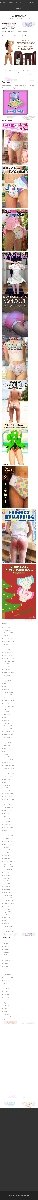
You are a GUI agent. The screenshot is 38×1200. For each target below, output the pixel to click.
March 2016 (7, 892)
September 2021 (9, 706)
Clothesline (7, 952)
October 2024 (8, 638)
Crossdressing (17, 70)
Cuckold (24, 70)
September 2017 (9, 841)
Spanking (6, 1011)
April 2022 (7, 689)
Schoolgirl (7, 1005)
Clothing (6, 955)
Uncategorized (8, 1017)
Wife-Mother (8, 28)
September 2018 (9, 807)
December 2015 (9, 900)
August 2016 (7, 878)
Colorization (7, 957)
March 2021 (7, 723)
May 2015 (7, 920)
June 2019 (7, 782)
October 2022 (8, 675)
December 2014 (9, 931)
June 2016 (7, 883)
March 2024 (7, 650)
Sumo (9, 1195)
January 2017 (8, 864)
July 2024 (7, 644)
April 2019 (7, 788)
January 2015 (8, 929)
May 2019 (7, 785)
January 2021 (8, 728)
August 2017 (7, 844)
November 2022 (9, 672)
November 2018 (9, 802)
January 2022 (8, 695)
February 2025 (8, 633)
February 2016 (8, 895)
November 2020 (9, 734)
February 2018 (8, 827)
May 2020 (7, 751)
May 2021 (7, 717)
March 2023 (7, 669)
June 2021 (7, 714)
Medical (6, 988)
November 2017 (9, 836)
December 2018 (9, 799)
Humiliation (7, 986)
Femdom (10, 72)
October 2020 (8, 737)
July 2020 (7, 745)
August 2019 (7, 776)
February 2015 (8, 926)
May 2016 (7, 886)
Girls (22, 3)
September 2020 (9, 740)
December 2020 (9, 731)
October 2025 (8, 627)
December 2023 (9, 658)
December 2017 (9, 833)
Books (3, 3)
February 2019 (8, 793)
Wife (5, 1019)
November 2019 (9, 768)
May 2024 (7, 647)
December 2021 (9, 697)
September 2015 (9, 909)
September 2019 (9, 774)
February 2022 (8, 692)
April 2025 (7, 630)
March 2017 (7, 858)
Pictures (6, 997)
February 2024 (8, 652)
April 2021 (7, 720)
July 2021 (7, 712)
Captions (13, 3)
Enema (6, 972)
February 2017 (8, 861)
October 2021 (8, 703)
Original (6, 994)
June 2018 (7, 816)
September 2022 (9, 678)
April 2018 (7, 821)
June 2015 (7, 917)
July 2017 (7, 847)
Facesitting (7, 974)
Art (5, 941)
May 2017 (7, 852)
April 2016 (7, 889)
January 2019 (8, 796)
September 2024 (9, 641)
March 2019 (7, 790)
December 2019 (9, 765)
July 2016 (7, 881)
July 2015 (7, 915)
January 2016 (8, 898)
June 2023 (7, 666)
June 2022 (7, 683)
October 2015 (8, 906)
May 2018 (7, 819)
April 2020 (7, 754)
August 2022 (7, 681)
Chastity (10, 70)
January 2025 (8, 635)
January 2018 (8, 830)
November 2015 (9, 903)
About (19, 8)
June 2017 (7, 850)
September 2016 (9, 875)
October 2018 (8, 805)
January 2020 (8, 762)
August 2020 (7, 743)
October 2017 (8, 838)
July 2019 (7, 779)
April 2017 (7, 855)
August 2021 (7, 709)
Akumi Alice (19, 15)
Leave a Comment (23, 31)
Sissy (5, 1008)
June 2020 (7, 748)
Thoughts (31, 3)
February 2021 (8, 726)
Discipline (4, 72)
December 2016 (9, 867)
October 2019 (8, 771)
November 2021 (9, 700)
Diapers (29, 70)
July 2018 (7, 813)
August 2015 (7, 912)
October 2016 (8, 872)
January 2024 (8, 655)
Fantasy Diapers (9, 977)
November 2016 (9, 869)
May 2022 (7, 686)
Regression (28, 72)
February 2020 (8, 759)
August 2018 (7, 810)
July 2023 (7, 664)
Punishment (21, 72)
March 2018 (7, 824)
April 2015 (7, 923)
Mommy (15, 72)
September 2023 (9, 661)
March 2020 (7, 757)
